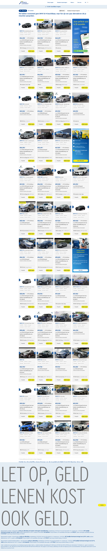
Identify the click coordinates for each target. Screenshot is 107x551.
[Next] (35, 24)
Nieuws (72, 2)
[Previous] (19, 24)
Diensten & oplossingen (62, 2)
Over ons (79, 2)
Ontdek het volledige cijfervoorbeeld (25, 81)
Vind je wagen (50, 2)
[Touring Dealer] (24, 2)
